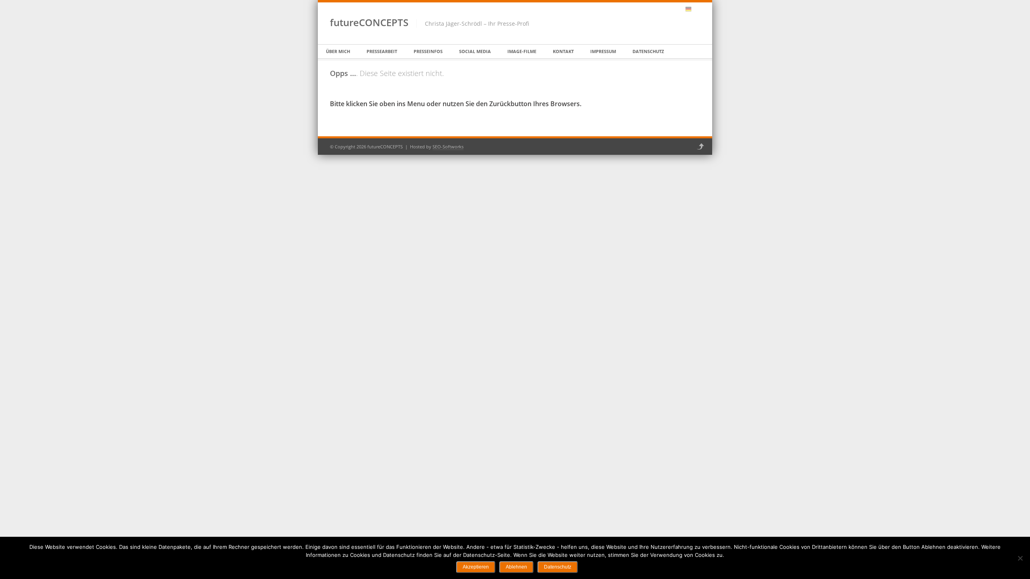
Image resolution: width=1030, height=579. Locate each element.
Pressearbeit (382, 51)
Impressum (603, 51)
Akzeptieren (476, 567)
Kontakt (563, 51)
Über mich (338, 51)
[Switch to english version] (697, 9)
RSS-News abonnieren (678, 9)
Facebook (657, 9)
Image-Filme (521, 51)
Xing (667, 9)
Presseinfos (428, 51)
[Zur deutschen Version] (688, 9)
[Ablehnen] (1020, 558)
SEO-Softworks (448, 147)
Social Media (475, 51)
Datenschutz (648, 51)
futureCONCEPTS (369, 22)
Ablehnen (516, 567)
